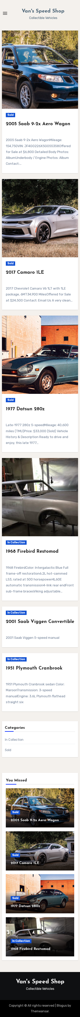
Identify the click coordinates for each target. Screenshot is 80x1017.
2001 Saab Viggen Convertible (40, 621)
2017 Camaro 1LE (25, 272)
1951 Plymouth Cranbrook (34, 668)
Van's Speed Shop (43, 11)
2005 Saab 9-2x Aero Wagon (38, 124)
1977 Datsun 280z (25, 409)
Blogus (62, 1005)
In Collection (16, 542)
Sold (10, 115)
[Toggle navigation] (5, 13)
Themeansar (40, 1011)
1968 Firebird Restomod (32, 551)
